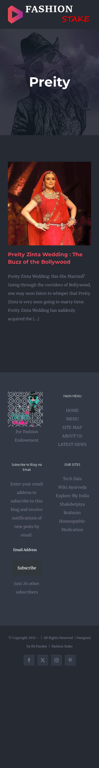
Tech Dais (72, 478)
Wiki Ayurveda (72, 487)
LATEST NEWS (72, 444)
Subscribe (26, 567)
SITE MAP (72, 427)
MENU (72, 418)
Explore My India (72, 495)
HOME (72, 410)
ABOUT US (72, 435)
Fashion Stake (62, 646)
